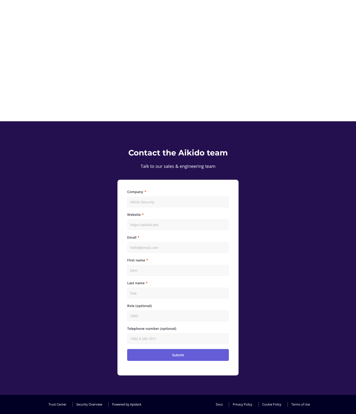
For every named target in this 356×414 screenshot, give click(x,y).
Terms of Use (300, 404)
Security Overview (89, 404)
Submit (178, 355)
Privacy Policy (242, 404)
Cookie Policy (271, 404)
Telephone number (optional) (151, 328)
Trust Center (57, 404)
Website (134, 214)
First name (136, 260)
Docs (219, 404)
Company (135, 191)
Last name (136, 283)
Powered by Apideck (126, 404)
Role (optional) (139, 305)
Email (131, 237)
